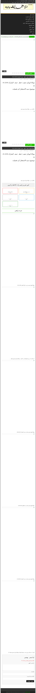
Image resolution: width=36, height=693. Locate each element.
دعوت (20, 2)
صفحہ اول (32, 14)
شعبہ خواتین (31, 29)
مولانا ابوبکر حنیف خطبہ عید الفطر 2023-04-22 (26, 505)
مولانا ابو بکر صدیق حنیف (25, 109)
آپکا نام (32, 671)
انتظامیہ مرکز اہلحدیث (31, 0)
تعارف (26, 2)
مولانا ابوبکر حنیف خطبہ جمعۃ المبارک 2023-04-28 (25, 432)
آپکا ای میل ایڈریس (30, 676)
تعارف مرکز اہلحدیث (30, 16)
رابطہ (15, 2)
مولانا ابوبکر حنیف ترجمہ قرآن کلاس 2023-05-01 (25, 285)
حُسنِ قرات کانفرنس (30, 21)
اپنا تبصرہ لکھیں (31, 663)
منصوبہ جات (31, 27)
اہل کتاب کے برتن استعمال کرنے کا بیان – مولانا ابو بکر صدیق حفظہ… (22, 358)
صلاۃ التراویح (31, 25)
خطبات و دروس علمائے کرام (28, 23)
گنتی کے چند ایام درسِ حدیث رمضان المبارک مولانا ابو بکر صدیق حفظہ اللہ (21, 652)
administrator (31, 79)
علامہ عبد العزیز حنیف (29, 18)
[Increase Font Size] (2, 79)
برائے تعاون (32, 2)
